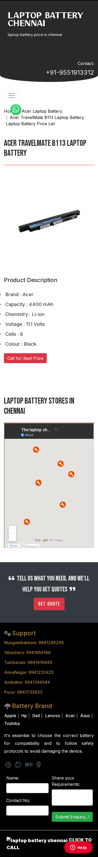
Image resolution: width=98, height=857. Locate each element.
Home (10, 111)
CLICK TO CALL (49, 843)
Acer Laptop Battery (42, 111)
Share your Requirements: (66, 781)
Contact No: (18, 800)
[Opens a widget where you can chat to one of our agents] (78, 847)
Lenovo (52, 715)
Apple (10, 715)
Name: (12, 778)
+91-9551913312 (70, 72)
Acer (70, 715)
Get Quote (49, 604)
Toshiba (12, 723)
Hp (24, 715)
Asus (85, 715)
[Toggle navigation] (11, 95)
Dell (36, 715)
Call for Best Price (25, 358)
